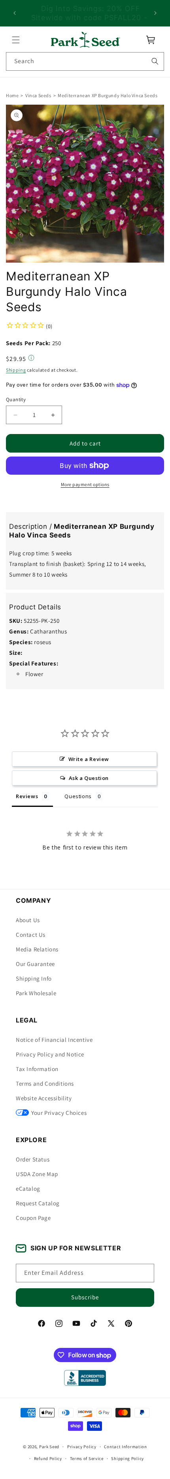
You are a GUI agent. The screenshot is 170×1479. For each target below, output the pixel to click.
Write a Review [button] (88, 759)
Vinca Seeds (38, 95)
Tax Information (37, 1069)
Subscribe (85, 1297)
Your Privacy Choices (59, 1112)
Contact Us (30, 934)
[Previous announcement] (14, 13)
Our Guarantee (35, 964)
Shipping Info (34, 978)
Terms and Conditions (45, 1083)
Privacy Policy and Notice (50, 1054)
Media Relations (37, 949)
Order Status (32, 1159)
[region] (85, 13)
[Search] (155, 61)
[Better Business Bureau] (85, 1378)
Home (12, 95)
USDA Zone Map (37, 1174)
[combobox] (85, 61)
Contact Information (125, 1446)
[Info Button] (31, 359)
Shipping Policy (127, 1458)
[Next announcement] (155, 13)
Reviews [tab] (27, 796)
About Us (28, 920)
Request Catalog (38, 1203)
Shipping (16, 370)
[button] (16, 40)
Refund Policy (48, 1458)
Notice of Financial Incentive (54, 1039)
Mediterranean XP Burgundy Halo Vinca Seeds (107, 95)
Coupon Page (33, 1218)
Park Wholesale (36, 993)
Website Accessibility (44, 1098)
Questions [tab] (77, 796)
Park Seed (49, 1446)
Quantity (16, 399)
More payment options (85, 484)
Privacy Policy (81, 1446)
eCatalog (28, 1188)
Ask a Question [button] (89, 778)
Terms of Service (87, 1458)
